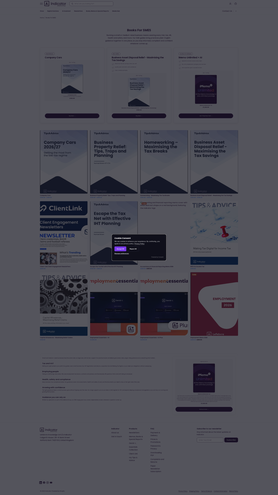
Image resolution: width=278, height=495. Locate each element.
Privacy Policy (139, 244)
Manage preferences (121, 253)
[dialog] (139, 247)
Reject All (133, 249)
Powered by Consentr (157, 257)
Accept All (120, 249)
